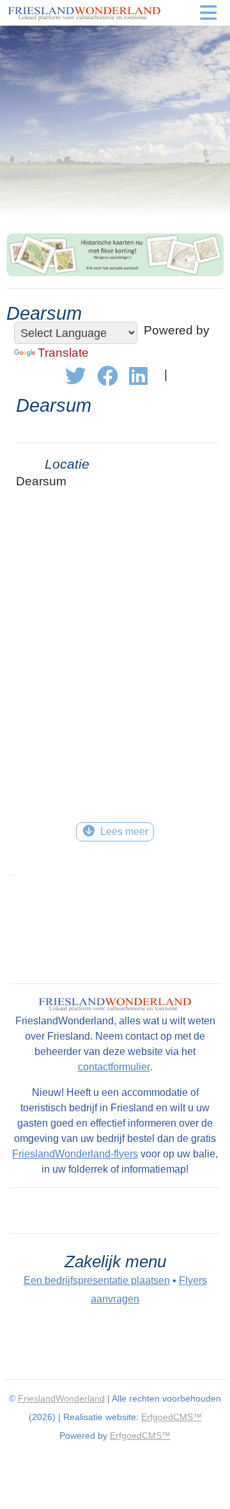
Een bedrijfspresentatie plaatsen (97, 1280)
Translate (63, 352)
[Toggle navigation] (208, 13)
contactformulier (114, 1066)
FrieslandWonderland (61, 1398)
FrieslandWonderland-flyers (75, 1153)
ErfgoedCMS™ (171, 1417)
